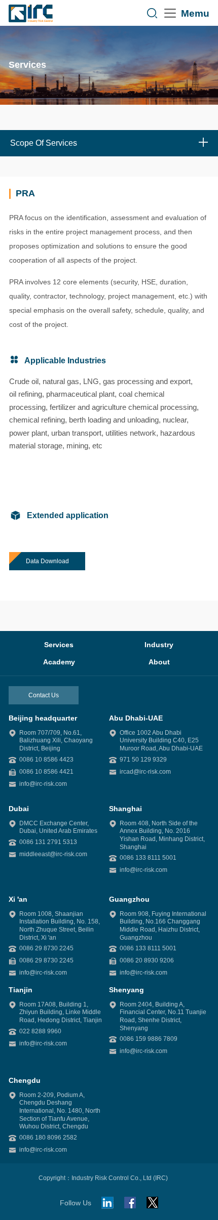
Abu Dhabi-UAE (136, 718)
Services (59, 645)
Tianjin (20, 990)
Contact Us (43, 695)
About (159, 662)
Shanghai (125, 809)
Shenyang (126, 990)
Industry (158, 645)
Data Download (47, 561)
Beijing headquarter (43, 718)
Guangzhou (129, 899)
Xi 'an (18, 899)
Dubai (19, 809)
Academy (59, 662)
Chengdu (25, 1080)
